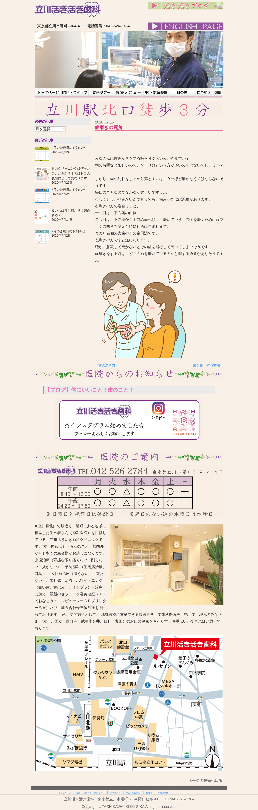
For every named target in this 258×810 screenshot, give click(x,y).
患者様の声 (128, 93)
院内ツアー (101, 93)
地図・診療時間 (155, 93)
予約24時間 (208, 93)
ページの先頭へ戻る (205, 780)
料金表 (182, 93)
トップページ (48, 93)
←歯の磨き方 (105, 365)
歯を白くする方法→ (208, 365)
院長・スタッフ (74, 93)
